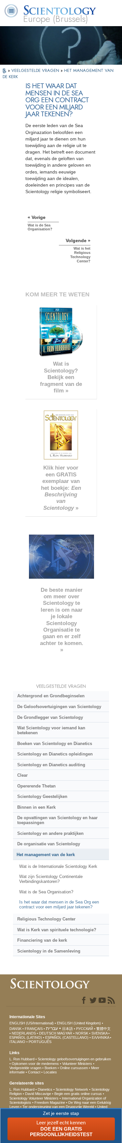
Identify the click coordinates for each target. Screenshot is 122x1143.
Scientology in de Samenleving (48, 951)
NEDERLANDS (24, 1033)
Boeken (51, 1068)
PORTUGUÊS (40, 1042)
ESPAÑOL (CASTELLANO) (66, 1037)
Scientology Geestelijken (42, 796)
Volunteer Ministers (77, 1064)
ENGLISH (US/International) (31, 1023)
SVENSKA (99, 1033)
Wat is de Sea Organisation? (46, 891)
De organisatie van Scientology (48, 843)
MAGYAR (64, 1033)
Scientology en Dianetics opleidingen (55, 754)
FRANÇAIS (34, 1029)
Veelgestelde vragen (25, 1068)
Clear (22, 775)
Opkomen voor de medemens (35, 1064)
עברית (52, 1028)
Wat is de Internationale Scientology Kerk (58, 866)
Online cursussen (74, 1068)
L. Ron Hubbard (21, 1059)
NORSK (81, 1033)
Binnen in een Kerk (36, 807)
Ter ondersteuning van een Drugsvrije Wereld (58, 1107)
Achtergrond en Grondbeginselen (51, 695)
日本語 (67, 1029)
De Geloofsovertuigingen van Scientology (59, 706)
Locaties (50, 1072)
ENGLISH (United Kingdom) (79, 1023)
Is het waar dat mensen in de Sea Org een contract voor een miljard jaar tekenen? (59, 904)
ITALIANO (17, 1042)
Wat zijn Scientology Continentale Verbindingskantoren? (51, 879)
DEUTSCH (47, 1033)
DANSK (15, 1029)
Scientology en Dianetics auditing (51, 764)
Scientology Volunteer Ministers (34, 1098)
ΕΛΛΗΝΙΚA (100, 1037)
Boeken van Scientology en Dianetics (54, 743)
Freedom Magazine (49, 1102)
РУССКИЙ (84, 1029)
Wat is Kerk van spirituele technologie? (56, 929)
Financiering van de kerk (42, 940)
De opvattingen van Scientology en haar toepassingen (57, 820)
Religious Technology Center (46, 919)
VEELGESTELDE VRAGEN (36, 70)
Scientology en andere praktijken (50, 833)
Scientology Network (72, 1089)
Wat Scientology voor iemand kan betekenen (51, 730)
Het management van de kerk (46, 854)
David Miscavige (38, 1094)
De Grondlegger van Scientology (50, 717)
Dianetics (45, 1089)
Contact (34, 1072)
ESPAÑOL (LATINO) (25, 1037)
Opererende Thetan (36, 786)
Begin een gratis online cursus (78, 1094)
